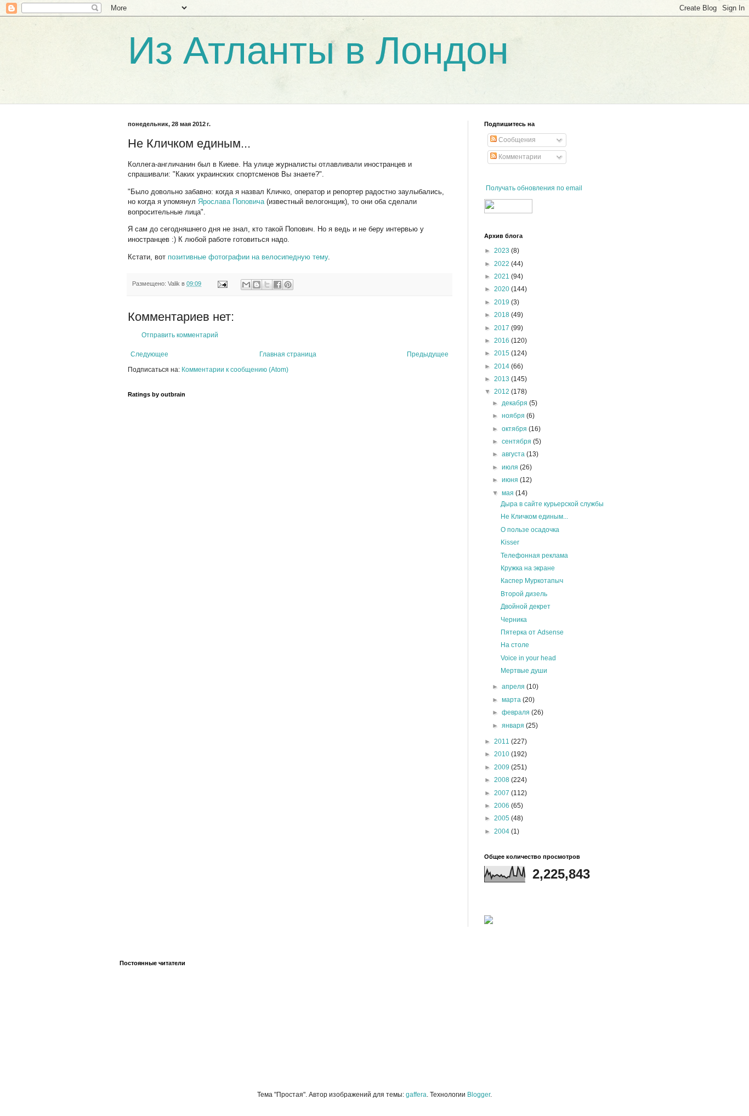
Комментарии (519, 157)
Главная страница (287, 354)
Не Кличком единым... (534, 516)
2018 (502, 315)
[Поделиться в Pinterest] (287, 284)
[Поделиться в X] (267, 284)
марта (512, 700)
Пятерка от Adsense (532, 632)
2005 (502, 818)
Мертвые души (524, 671)
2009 (502, 767)
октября (515, 429)
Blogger (478, 1094)
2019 (502, 302)
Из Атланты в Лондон (318, 50)
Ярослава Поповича (231, 201)
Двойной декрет (526, 606)
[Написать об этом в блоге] (256, 284)
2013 (502, 379)
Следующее (149, 354)
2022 (502, 264)
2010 (502, 754)
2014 (502, 366)
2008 (502, 780)
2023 (502, 250)
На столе (515, 645)
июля (511, 467)
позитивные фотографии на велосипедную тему (248, 257)
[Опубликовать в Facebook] (277, 284)
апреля (514, 686)
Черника (514, 620)
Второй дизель (524, 594)
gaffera (416, 1094)
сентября (517, 441)
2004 (502, 831)
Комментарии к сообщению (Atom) (234, 369)
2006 (502, 805)
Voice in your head (528, 658)
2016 (502, 340)
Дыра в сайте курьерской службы (552, 504)
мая (508, 493)
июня (511, 480)
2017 (502, 328)
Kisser (510, 542)
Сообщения (516, 140)
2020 (502, 289)
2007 (502, 793)
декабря (515, 403)
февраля (516, 712)
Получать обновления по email (534, 188)
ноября (514, 416)
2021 (502, 276)
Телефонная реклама (534, 555)
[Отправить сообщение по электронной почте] (222, 283)
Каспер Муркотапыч (532, 581)
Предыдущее (428, 354)
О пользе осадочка (530, 530)
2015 (502, 353)
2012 (502, 391)
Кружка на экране (528, 568)
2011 (502, 741)
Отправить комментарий (179, 335)
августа (514, 454)
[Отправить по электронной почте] (246, 284)
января (514, 725)
